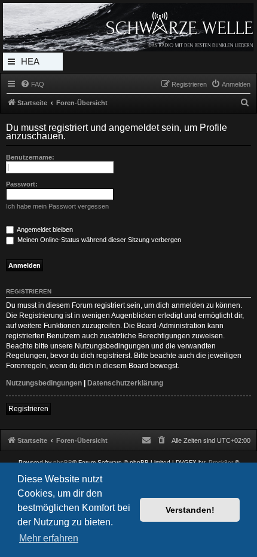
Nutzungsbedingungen (44, 383)
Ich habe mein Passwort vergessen (57, 206)
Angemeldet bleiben (44, 229)
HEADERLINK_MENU (33, 63)
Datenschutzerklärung (125, 383)
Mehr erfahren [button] (48, 538)
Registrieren (28, 409)
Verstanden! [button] (190, 510)
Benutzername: (30, 157)
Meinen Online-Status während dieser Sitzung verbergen (98, 239)
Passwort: (22, 184)
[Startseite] (128, 27)
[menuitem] (32, 84)
